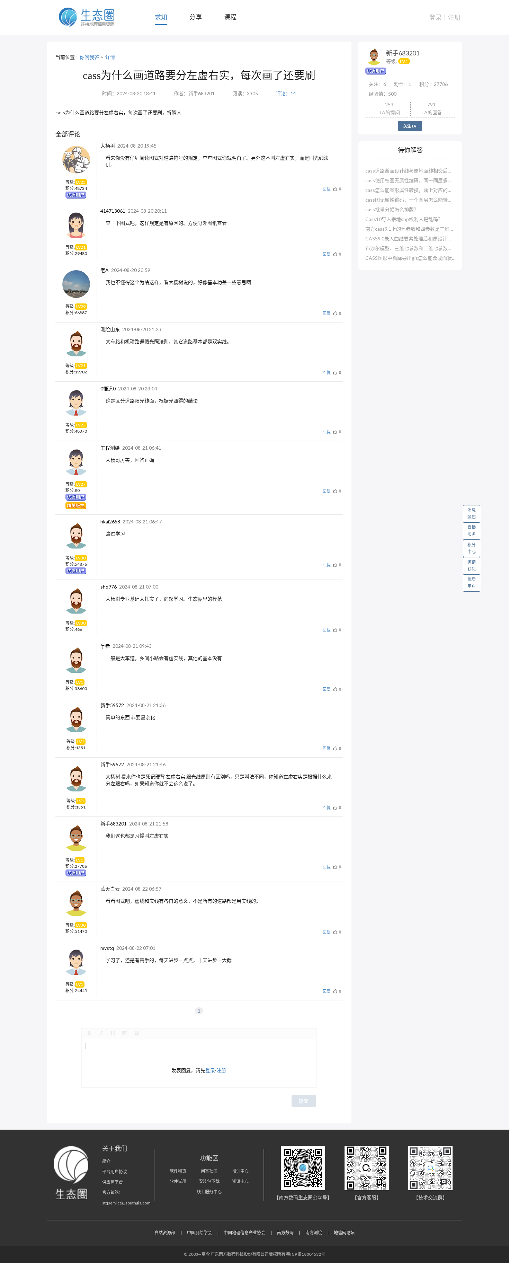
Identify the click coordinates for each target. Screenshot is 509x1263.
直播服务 (471, 531)
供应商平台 (112, 1182)
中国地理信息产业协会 (244, 1232)
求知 (161, 17)
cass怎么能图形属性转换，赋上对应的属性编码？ (410, 190)
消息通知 (471, 513)
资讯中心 (240, 1181)
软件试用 (178, 1181)
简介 (106, 1161)
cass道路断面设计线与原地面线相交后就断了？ (410, 171)
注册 (454, 17)
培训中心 (240, 1171)
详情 (110, 57)
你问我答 (89, 57)
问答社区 (209, 1171)
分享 (195, 17)
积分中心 (471, 548)
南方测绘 (313, 1232)
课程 (230, 17)
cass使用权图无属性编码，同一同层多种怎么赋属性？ (410, 180)
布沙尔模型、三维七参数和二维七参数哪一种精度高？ (410, 248)
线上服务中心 (209, 1191)
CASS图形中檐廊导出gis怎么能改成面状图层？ (410, 258)
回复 (326, 189)
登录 (435, 17)
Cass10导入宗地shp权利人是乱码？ (404, 219)
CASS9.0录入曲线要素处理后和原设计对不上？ (410, 238)
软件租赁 (178, 1171)
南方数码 (285, 1232)
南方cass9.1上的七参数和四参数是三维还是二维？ (410, 229)
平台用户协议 (114, 1171)
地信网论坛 (344, 1232)
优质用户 (471, 583)
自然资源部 (164, 1232)
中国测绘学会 (199, 1232)
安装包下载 (209, 1181)
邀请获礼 (471, 565)
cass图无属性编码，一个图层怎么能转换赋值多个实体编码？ (410, 200)
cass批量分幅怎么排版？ (392, 209)
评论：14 (286, 93)
